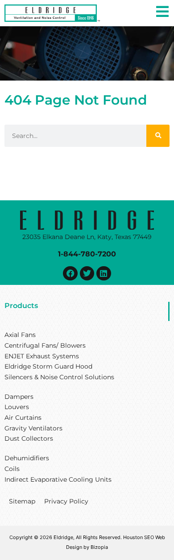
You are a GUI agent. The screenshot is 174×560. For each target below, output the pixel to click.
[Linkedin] (103, 273)
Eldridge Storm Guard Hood (48, 366)
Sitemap (22, 501)
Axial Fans (20, 334)
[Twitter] (87, 273)
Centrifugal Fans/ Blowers (45, 345)
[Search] (158, 136)
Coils (12, 468)
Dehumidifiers (26, 458)
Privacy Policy (66, 501)
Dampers (18, 396)
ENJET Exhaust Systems (41, 356)
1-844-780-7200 (87, 253)
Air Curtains (22, 417)
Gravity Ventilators (33, 428)
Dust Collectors (28, 438)
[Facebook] (70, 273)
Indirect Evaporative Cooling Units (58, 479)
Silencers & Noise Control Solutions (59, 377)
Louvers (16, 406)
